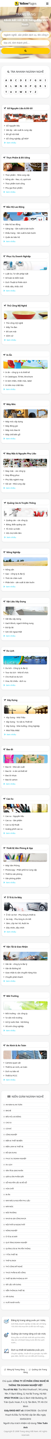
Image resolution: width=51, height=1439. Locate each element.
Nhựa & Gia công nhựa (16, 1218)
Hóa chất (10, 1188)
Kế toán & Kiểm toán (14, 278)
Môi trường (12, 996)
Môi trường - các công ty (16, 1013)
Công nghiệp (11, 1134)
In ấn (9, 354)
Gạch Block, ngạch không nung (19, 623)
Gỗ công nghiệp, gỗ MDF (17, 138)
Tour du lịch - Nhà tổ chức (17, 672)
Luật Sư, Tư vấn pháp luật (16, 273)
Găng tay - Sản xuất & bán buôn (19, 228)
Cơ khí (8, 1128)
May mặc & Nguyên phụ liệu (21, 453)
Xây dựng (12, 700)
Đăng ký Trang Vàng (16, 1369)
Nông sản (9, 569)
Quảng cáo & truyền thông (21, 503)
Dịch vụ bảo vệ (12, 1071)
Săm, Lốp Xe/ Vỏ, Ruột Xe (17, 923)
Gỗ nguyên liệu (13, 125)
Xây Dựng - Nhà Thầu (15, 717)
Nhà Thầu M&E (12, 730)
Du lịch (10, 650)
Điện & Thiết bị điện (14, 1140)
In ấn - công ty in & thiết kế (17, 372)
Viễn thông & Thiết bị (15, 1290)
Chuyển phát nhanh (14, 977)
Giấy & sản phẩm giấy (15, 1176)
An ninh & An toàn (16, 1045)
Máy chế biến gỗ (12, 434)
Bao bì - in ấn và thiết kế (16, 771)
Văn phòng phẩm (13, 878)
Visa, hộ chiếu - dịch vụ (15, 681)
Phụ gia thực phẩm (13, 187)
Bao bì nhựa (10, 775)
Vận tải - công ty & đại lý (16, 964)
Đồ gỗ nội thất (12, 134)
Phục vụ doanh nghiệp (18, 256)
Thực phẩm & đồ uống (18, 157)
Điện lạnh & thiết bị (14, 1146)
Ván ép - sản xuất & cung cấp (19, 130)
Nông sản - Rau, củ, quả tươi (18, 179)
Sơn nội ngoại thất (13, 631)
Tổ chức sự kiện (13, 528)
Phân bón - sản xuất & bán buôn (19, 582)
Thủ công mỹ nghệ (17, 305)
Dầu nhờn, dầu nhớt (15, 927)
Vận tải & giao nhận (17, 946)
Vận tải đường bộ (13, 968)
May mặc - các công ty (15, 471)
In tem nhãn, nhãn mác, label (18, 380)
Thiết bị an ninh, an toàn (16, 1067)
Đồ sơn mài (11, 331)
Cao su (9, 798)
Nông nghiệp (13, 552)
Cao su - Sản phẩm (13, 820)
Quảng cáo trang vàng (28, 1333)
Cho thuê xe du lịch (14, 676)
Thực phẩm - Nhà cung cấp (17, 175)
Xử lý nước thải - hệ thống (17, 1022)
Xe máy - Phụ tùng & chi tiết (18, 919)
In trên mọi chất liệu (14, 385)
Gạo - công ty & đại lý (15, 573)
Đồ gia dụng (11, 1152)
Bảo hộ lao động (15, 206)
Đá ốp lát (9, 627)
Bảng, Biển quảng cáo (16, 524)
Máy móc (11, 404)
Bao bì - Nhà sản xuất (15, 766)
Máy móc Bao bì (12, 430)
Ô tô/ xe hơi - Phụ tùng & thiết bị (20, 914)
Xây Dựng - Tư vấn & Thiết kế (19, 721)
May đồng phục (12, 475)
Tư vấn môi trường (13, 1017)
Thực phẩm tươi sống (15, 183)
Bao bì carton (11, 779)
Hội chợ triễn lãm (14, 533)
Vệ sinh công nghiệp (14, 1026)
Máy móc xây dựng (14, 421)
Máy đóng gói (11, 426)
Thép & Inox (11, 1260)
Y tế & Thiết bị (11, 1254)
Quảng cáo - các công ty (17, 520)
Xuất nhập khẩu (13, 1302)
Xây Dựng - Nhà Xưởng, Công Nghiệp (23, 726)
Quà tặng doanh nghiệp (16, 1242)
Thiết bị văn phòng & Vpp (19, 848)
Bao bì (9, 749)
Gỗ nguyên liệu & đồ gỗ (20, 108)
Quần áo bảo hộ (12, 237)
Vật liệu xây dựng (16, 601)
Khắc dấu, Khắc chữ (14, 286)
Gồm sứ (9, 335)
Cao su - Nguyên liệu (14, 816)
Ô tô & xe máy (14, 897)
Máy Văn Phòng (12, 865)
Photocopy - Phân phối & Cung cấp (21, 869)
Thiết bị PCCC (11, 1075)
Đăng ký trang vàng (28, 1320)
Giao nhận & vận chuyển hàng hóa (20, 972)
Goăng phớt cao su (13, 829)
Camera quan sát (13, 1062)
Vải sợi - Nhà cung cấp (15, 483)
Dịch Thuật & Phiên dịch (16, 282)
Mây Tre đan (11, 327)
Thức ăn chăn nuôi (13, 578)
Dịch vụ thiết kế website (27, 1349)
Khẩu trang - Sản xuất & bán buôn (20, 233)
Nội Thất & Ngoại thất (15, 1224)
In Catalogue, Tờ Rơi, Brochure (19, 376)
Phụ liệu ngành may (14, 479)
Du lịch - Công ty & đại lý (16, 668)
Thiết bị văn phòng (13, 874)
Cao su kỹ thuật (12, 824)
